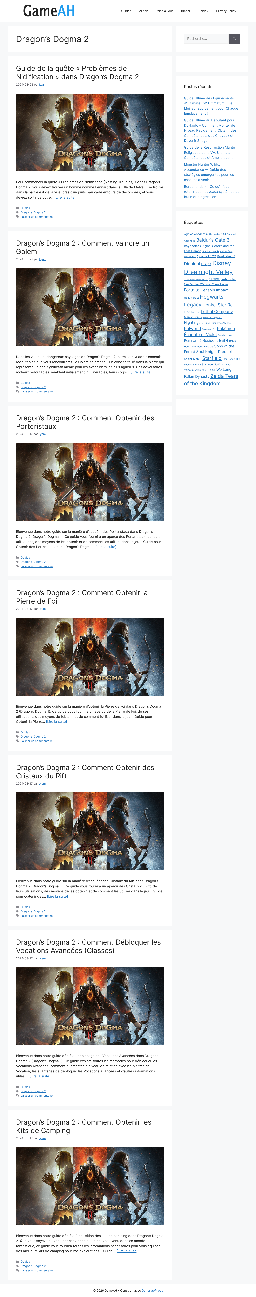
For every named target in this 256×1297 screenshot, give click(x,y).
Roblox (203, 11)
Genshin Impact (214, 290)
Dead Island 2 (226, 256)
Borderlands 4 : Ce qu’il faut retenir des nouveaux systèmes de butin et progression (212, 192)
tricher (185, 11)
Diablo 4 (192, 263)
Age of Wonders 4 (196, 234)
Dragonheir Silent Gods (196, 279)
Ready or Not (225, 335)
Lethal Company (217, 311)
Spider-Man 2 (192, 358)
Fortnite (191, 289)
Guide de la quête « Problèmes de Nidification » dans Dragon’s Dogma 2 (77, 72)
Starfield (212, 358)
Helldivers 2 (191, 297)
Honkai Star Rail (218, 304)
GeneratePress (152, 1290)
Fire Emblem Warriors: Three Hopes (206, 284)
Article (144, 11)
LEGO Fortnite (192, 312)
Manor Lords (193, 317)
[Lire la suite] (65, 197)
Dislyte (206, 264)
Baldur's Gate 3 (213, 240)
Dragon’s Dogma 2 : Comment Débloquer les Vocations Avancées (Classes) (88, 946)
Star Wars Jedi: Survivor (216, 364)
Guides (126, 11)
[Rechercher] (234, 39)
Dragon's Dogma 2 (33, 212)
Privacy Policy (226, 11)
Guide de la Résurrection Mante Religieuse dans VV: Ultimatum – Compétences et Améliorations (210, 152)
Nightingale (194, 322)
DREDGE (214, 279)
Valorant (199, 370)
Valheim (189, 369)
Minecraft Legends (212, 317)
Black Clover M (210, 251)
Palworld (192, 328)
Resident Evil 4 (215, 340)
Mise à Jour (165, 11)
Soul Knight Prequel (214, 351)
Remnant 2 (193, 340)
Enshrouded (228, 279)
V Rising (210, 369)
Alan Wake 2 (215, 234)
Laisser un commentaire (37, 216)
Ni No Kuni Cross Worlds (218, 323)
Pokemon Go (209, 329)
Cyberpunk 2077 (206, 256)
